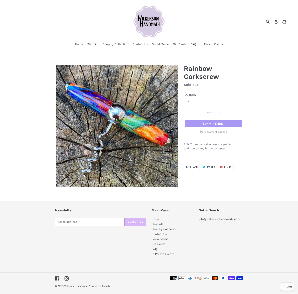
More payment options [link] (213, 131)
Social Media (160, 239)
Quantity (190, 94)
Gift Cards (158, 244)
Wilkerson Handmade (76, 286)
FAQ (154, 249)
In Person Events (163, 254)
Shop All (157, 224)
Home (156, 219)
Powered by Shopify (99, 286)
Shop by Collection (164, 229)
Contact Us (159, 234)
